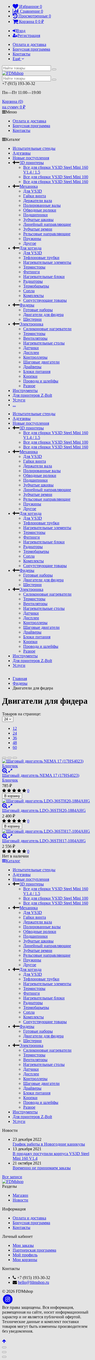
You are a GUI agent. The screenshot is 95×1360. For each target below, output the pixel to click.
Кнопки (30, 376)
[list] (9, 758)
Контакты (21, 54)
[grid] (4, 758)
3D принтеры (32, 162)
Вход (20, 30)
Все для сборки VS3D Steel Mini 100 (55, 177)
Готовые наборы (38, 310)
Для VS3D (32, 191)
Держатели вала (37, 200)
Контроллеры (35, 357)
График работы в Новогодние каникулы (49, 1144)
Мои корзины (25, 1259)
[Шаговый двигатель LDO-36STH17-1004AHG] (47, 831)
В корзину (12, 796)
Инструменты (25, 390)
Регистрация (28, 35)
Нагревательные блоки (44, 276)
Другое (29, 243)
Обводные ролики (39, 210)
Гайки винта (34, 196)
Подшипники (35, 215)
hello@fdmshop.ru (33, 1282)
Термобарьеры (36, 286)
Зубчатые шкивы (38, 219)
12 (15, 728)
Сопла (29, 291)
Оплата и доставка (29, 44)
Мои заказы (23, 1245)
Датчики (31, 348)
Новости (20, 1200)
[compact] (15, 758)
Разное (29, 386)
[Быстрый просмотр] (10, 770)
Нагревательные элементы (47, 262)
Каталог (13, 861)
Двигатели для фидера (43, 314)
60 (15, 747)
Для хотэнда (30, 248)
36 (15, 738)
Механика (29, 186)
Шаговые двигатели (41, 362)
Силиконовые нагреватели (47, 329)
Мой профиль (25, 1255)
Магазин (20, 1195)
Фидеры (27, 305)
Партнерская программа (34, 1250)
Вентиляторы (35, 338)
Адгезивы (22, 153)
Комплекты (33, 295)
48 (15, 742)
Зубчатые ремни (37, 229)
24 (15, 733)
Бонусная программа (31, 49)
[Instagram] (7, 1299)
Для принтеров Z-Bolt (32, 395)
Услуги (19, 400)
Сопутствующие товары (45, 300)
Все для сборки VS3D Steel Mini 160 (55, 181)
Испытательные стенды (34, 148)
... (14, 405)
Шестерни (32, 319)
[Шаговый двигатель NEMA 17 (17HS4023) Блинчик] (47, 763)
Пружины (32, 238)
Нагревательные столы (44, 343)
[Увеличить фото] (4, 770)
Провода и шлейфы (40, 381)
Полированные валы (42, 205)
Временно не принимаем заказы (42, 1168)
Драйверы (32, 367)
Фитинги (31, 272)
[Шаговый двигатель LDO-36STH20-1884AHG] (47, 801)
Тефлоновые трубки (41, 257)
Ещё (17, 58)
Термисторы (34, 267)
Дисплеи (31, 352)
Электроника (31, 324)
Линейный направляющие (47, 224)
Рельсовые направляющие (46, 234)
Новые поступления (31, 158)
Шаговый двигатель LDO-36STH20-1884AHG (44, 810)
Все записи (12, 1177)
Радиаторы (33, 281)
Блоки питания (36, 371)
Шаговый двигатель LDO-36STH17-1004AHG (44, 841)
